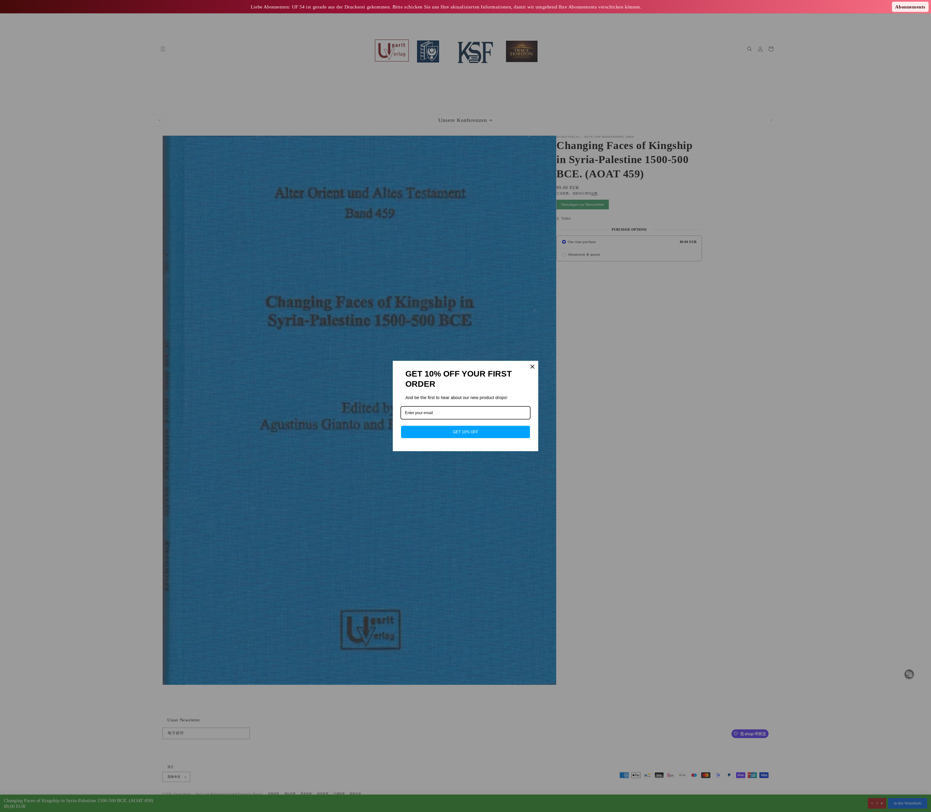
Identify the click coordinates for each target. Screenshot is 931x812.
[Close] (532, 366)
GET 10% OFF (465, 432)
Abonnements (910, 6)
